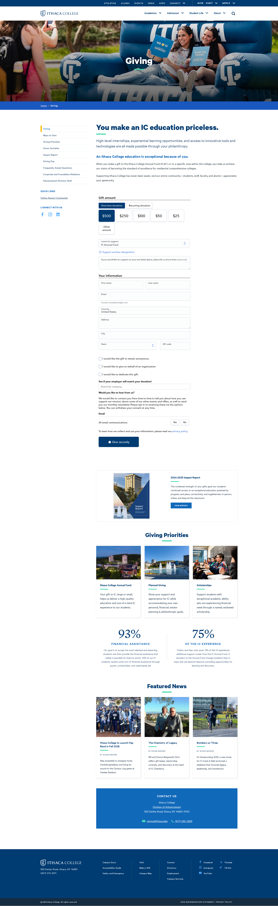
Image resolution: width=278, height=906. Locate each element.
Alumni (125, 3)
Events (138, 3)
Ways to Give (49, 135)
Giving (46, 128)
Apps (162, 3)
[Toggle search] (233, 13)
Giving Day (49, 161)
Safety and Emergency (113, 873)
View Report (181, 505)
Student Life (196, 13)
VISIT (209, 3)
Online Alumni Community (54, 197)
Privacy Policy (224, 902)
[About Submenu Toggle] (224, 13)
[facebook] (42, 215)
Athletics (110, 3)
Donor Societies (51, 148)
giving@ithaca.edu (157, 821)
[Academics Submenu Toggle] (160, 13)
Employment (173, 873)
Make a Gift (144, 867)
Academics (150, 13)
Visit (141, 862)
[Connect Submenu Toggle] (184, 3)
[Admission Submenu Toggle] (182, 13)
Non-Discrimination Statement (197, 902)
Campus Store (109, 862)
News (151, 3)
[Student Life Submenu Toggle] (206, 13)
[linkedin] (58, 215)
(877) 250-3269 (183, 821)
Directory (171, 867)
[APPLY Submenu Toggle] (233, 3)
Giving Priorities (51, 141)
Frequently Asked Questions (57, 167)
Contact (171, 862)
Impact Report (50, 154)
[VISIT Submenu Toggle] (216, 3)
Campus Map (145, 873)
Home (44, 105)
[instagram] (50, 215)
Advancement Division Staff (57, 180)
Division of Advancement (167, 807)
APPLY (226, 3)
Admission (173, 13)
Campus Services (175, 878)
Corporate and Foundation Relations (61, 174)
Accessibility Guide (112, 867)
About (217, 13)
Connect (175, 3)
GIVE (201, 3)
